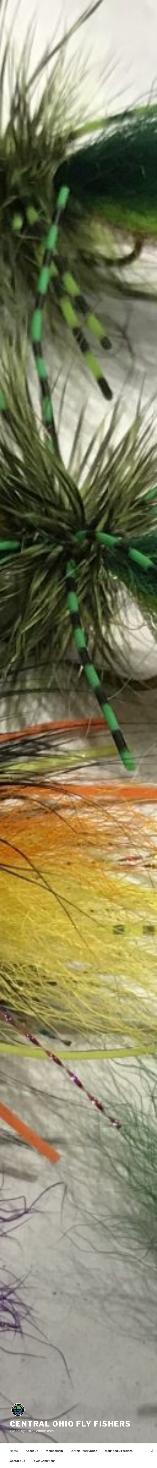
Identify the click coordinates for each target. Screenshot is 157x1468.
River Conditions (44, 1460)
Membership (54, 1450)
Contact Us (17, 1460)
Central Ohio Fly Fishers (70, 1423)
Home (14, 1450)
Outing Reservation (84, 1450)
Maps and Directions (118, 1450)
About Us (32, 1450)
